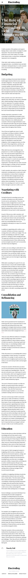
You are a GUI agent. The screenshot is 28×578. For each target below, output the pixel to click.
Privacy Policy (22, 573)
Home (2, 8)
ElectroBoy (14, 2)
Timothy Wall (6, 39)
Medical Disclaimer (12, 573)
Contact (4, 573)
